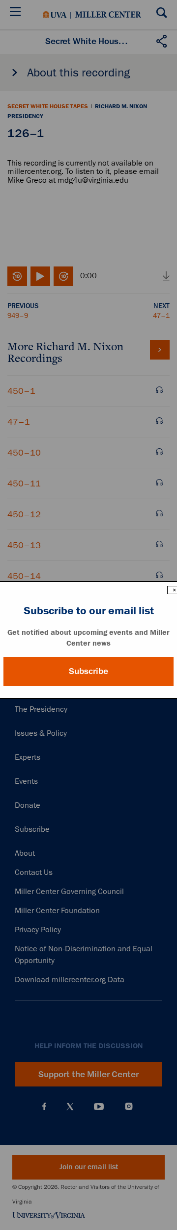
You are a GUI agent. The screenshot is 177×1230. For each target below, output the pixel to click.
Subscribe (88, 671)
